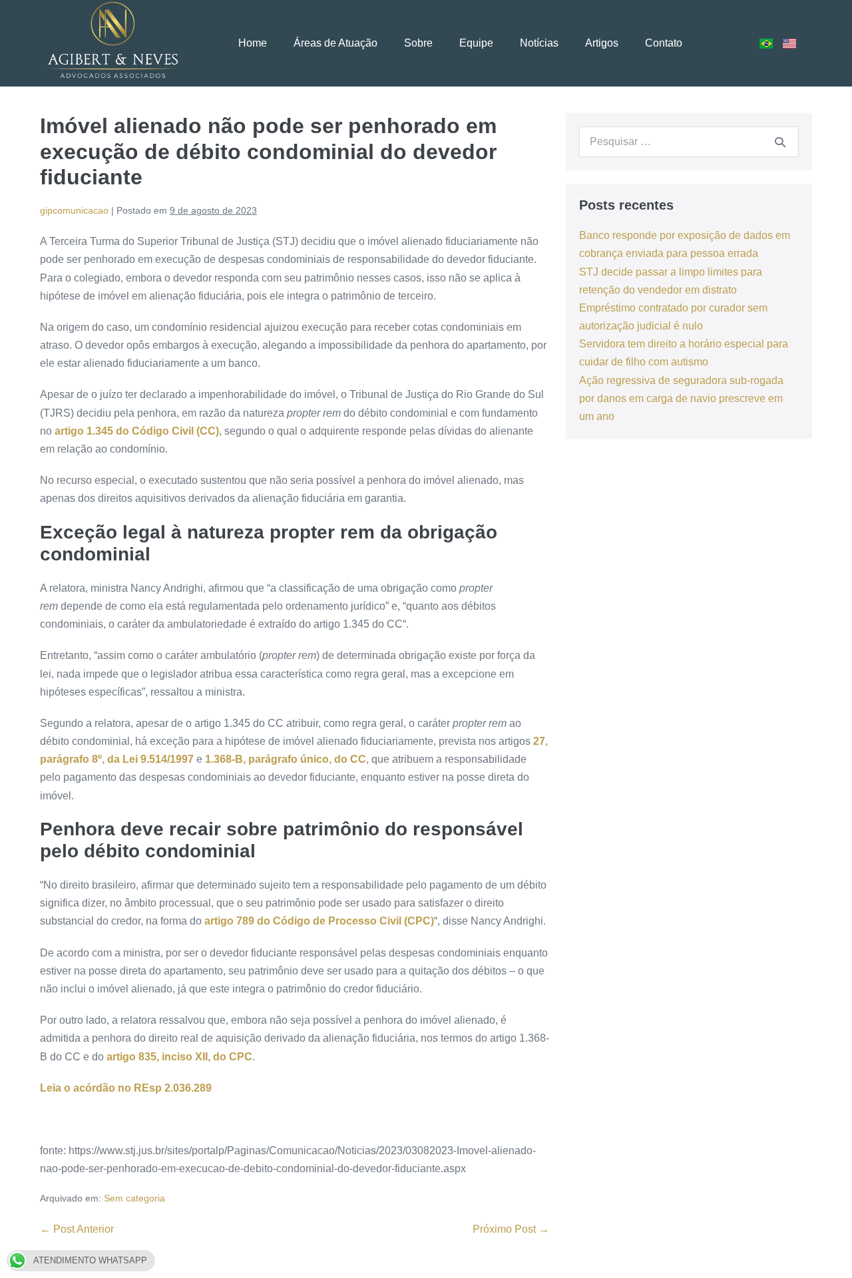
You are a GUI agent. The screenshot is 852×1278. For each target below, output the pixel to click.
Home (252, 43)
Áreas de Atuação (335, 43)
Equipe (476, 43)
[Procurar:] (689, 141)
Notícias (539, 43)
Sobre (418, 43)
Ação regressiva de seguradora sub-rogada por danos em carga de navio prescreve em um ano (681, 398)
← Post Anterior (77, 1229)
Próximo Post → (511, 1229)
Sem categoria (134, 1198)
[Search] (780, 142)
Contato (663, 43)
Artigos (601, 43)
